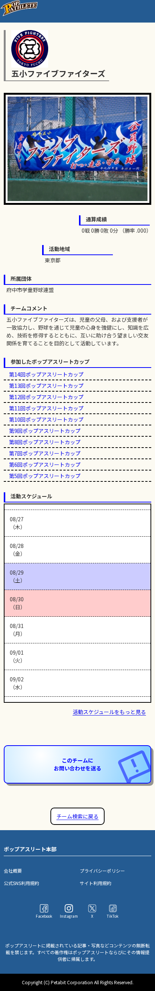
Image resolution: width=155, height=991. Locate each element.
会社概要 (13, 870)
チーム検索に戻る (77, 816)
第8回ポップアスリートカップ (45, 442)
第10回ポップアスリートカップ (46, 419)
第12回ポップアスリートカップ (46, 397)
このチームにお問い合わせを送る (77, 764)
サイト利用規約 (95, 883)
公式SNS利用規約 (21, 883)
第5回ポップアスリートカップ (45, 476)
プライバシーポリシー (102, 870)
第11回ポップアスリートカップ (46, 408)
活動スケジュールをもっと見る (109, 712)
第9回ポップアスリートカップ (45, 430)
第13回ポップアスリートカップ (46, 385)
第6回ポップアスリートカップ (45, 464)
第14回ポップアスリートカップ (46, 374)
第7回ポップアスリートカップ (45, 453)
